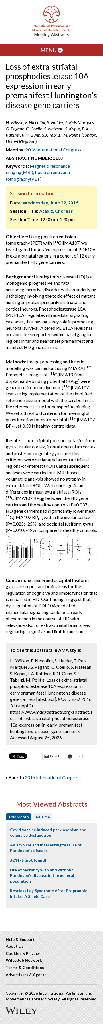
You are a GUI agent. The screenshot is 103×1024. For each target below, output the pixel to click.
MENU (49, 50)
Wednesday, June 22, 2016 (50, 202)
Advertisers (17, 974)
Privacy (33, 953)
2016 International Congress (53, 149)
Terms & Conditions (25, 967)
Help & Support (20, 939)
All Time (42, 816)
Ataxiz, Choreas (56, 211)
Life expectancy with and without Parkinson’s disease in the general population (42, 875)
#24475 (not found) (28, 860)
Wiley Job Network (24, 960)
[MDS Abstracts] (51, 35)
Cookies (13, 953)
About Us (14, 946)
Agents (40, 974)
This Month (18, 816)
